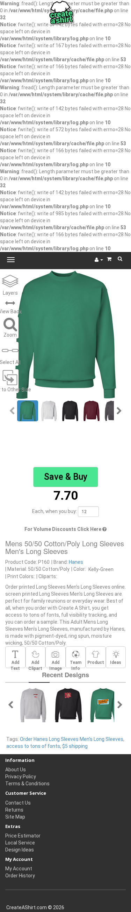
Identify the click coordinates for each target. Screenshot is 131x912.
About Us (15, 769)
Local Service (20, 843)
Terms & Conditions (27, 783)
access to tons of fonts (33, 746)
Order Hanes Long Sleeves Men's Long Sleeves (71, 739)
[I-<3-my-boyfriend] (68, 705)
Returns (14, 810)
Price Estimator (23, 836)
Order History (20, 875)
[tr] (33, 705)
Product (95, 662)
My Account (18, 868)
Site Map (15, 817)
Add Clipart (35, 664)
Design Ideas (19, 850)
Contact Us (18, 803)
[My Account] (99, 259)
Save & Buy (65, 477)
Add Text (15, 664)
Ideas (115, 662)
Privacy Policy (20, 776)
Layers (10, 293)
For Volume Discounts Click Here (63, 529)
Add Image (55, 664)
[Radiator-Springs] (103, 705)
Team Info (75, 664)
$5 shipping (75, 746)
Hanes (76, 562)
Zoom (10, 335)
